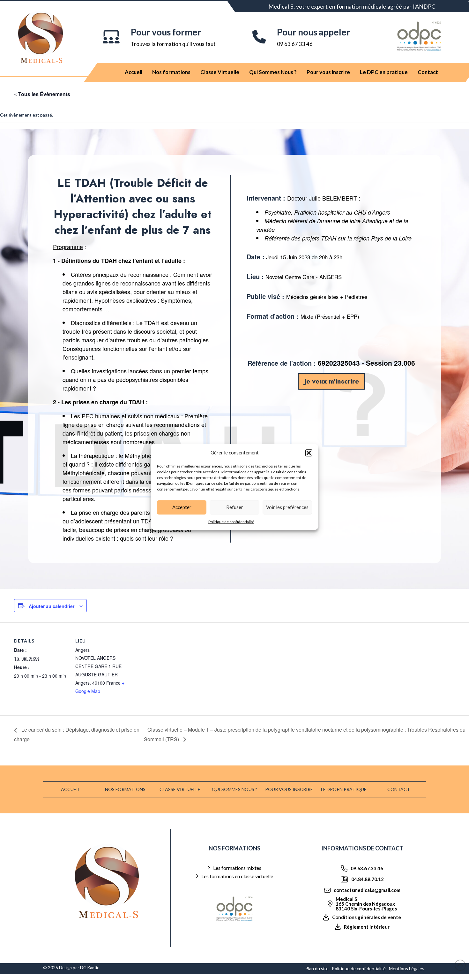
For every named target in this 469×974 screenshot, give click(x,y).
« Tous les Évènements (42, 94)
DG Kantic (89, 967)
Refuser (234, 507)
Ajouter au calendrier (51, 606)
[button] (309, 453)
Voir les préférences (287, 507)
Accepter (181, 507)
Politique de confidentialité (231, 521)
